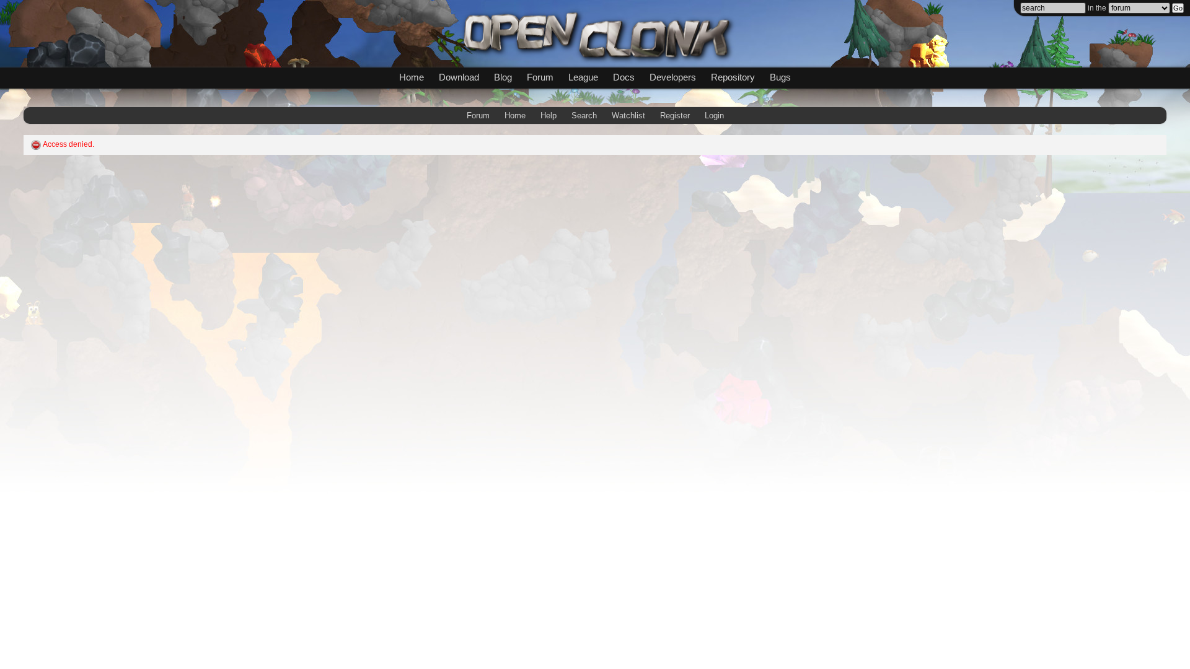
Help (548, 115)
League (583, 77)
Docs (624, 77)
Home (411, 77)
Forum (540, 77)
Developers (673, 77)
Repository (733, 77)
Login (714, 115)
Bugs (780, 77)
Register (675, 115)
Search (584, 115)
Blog (503, 77)
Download (459, 77)
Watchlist (628, 115)
